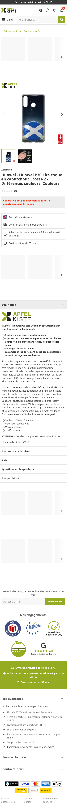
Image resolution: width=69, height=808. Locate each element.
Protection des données (50, 800)
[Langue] (41, 10)
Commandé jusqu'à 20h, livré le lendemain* (30, 746)
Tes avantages (13, 699)
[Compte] (47, 10)
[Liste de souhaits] (54, 10)
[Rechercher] (61, 19)
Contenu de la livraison (16, 451)
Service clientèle (14, 757)
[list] (33, 57)
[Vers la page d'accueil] (8, 10)
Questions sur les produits (18, 469)
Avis (4, 460)
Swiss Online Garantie (20, 217)
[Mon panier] (61, 10)
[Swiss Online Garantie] (13, 628)
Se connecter (55, 601)
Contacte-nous (13, 769)
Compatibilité (10, 478)
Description (9, 304)
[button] (7, 19)
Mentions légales (29, 800)
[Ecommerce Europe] (33, 628)
